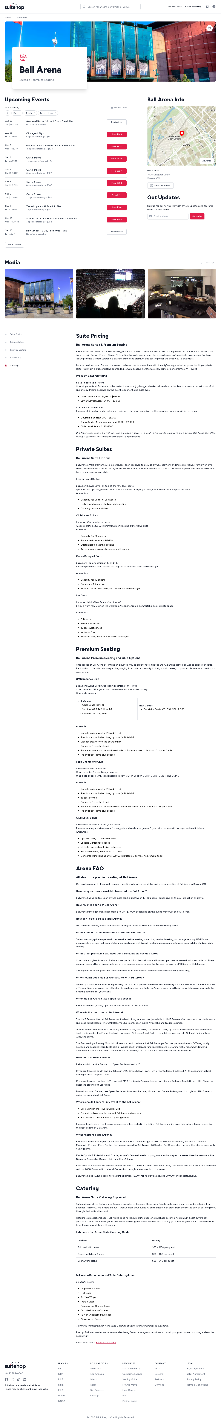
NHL (60, 1384)
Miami (93, 1379)
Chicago (94, 1395)
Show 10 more (14, 244)
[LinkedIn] (24, 1379)
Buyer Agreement (196, 1368)
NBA (60, 1373)
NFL (60, 1368)
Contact (159, 1384)
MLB (60, 1379)
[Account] (214, 6)
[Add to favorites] (209, 28)
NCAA (61, 1401)
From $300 (116, 183)
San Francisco (97, 1390)
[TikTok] (18, 1379)
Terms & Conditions (197, 1384)
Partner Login (129, 1401)
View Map (206, 161)
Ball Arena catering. (106, 1342)
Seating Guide (130, 1379)
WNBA (62, 1395)
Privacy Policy (194, 1379)
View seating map (162, 185)
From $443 (116, 158)
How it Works (129, 1384)
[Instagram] (12, 1379)
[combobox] (110, 7)
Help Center (129, 1390)
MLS (60, 1390)
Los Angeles (97, 1373)
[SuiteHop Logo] (14, 6)
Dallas (93, 1384)
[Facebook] (6, 1379)
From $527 (116, 171)
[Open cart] (207, 6)
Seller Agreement (196, 1373)
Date (15, 113)
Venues (8, 17)
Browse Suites (175, 6)
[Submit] (84, 7)
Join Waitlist (117, 122)
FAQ (124, 1395)
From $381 (117, 207)
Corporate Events (132, 1373)
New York (95, 1368)
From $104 (116, 146)
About (158, 1368)
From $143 (117, 134)
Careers (159, 1373)
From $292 (116, 219)
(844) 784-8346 (14, 1373)
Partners (159, 1379)
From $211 (116, 195)
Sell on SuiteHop (193, 6)
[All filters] (7, 113)
